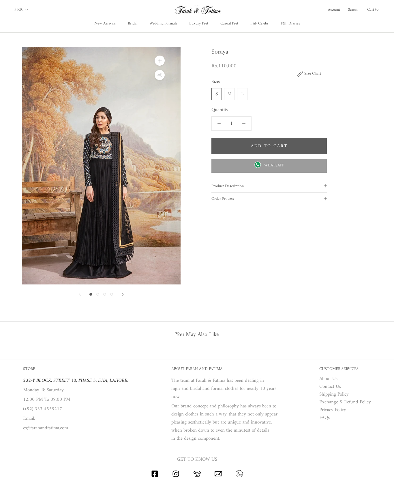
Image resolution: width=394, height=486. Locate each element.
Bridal (132, 23)
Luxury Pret (198, 23)
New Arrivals (105, 23)
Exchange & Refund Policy (345, 402)
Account (334, 10)
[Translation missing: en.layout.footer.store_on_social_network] (154, 476)
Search (353, 10)
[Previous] (79, 294)
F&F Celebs (259, 23)
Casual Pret (229, 23)
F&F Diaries (290, 23)
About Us (328, 379)
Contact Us (330, 386)
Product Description (227, 186)
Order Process (222, 198)
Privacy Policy (332, 410)
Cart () (373, 9)
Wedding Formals (163, 23)
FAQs (324, 417)
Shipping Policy (334, 394)
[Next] (123, 294)
